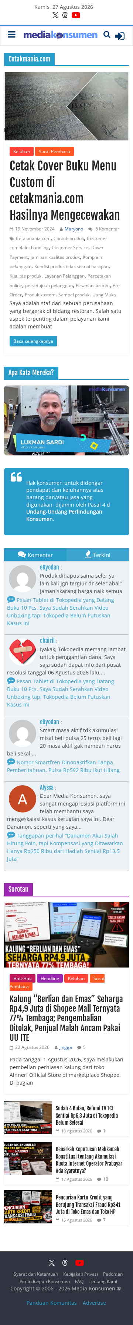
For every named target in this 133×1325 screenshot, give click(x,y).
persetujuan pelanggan (49, 285)
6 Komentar (106, 229)
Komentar (40, 554)
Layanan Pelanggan (64, 276)
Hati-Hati (22, 978)
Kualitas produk (25, 276)
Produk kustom (40, 295)
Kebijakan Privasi (80, 1274)
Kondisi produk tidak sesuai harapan (71, 266)
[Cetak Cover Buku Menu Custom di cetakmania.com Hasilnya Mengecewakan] (66, 106)
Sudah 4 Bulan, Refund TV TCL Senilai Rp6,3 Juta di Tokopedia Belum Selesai (87, 1115)
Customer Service (70, 247)
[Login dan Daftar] (119, 36)
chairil (47, 640)
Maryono (74, 229)
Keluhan (21, 151)
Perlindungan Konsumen (45, 1281)
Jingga (65, 1047)
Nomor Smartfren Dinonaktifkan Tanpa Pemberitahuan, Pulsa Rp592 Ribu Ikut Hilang (63, 766)
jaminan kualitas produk (55, 257)
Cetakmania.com (33, 238)
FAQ (79, 1281)
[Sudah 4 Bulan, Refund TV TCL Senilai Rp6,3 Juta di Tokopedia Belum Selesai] (28, 1105)
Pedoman (113, 1274)
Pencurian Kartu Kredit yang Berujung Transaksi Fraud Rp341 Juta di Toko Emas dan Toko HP (88, 1204)
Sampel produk (73, 295)
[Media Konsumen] (60, 36)
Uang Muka (104, 295)
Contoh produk (69, 238)
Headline (50, 978)
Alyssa (47, 787)
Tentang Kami (103, 1281)
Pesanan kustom (93, 285)
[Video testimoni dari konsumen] (66, 420)
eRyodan (49, 567)
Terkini (101, 554)
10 (105, 1179)
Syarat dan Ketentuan (36, 1274)
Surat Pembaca (54, 151)
